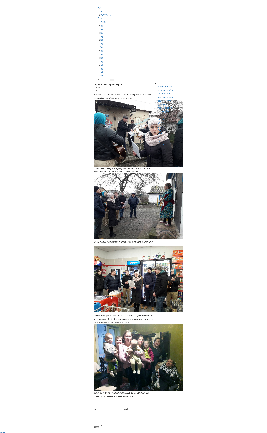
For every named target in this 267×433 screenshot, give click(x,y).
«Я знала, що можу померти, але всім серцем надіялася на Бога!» (165, 106)
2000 (101, 61)
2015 (101, 40)
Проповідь (102, 19)
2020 (101, 33)
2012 (101, 44)
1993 (101, 71)
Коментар (96, 424)
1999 (101, 62)
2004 (101, 56)
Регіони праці (101, 75)
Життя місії (99, 402)
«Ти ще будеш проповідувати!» (165, 86)
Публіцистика (103, 22)
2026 (101, 25)
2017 (101, 37)
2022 (101, 31)
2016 (101, 39)
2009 (101, 49)
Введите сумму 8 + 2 (98, 425)
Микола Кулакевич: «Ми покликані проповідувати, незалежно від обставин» (163, 110)
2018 (101, 36)
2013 (101, 43)
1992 (101, 72)
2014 (101, 42)
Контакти (102, 11)
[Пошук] (98, 78)
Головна (99, 6)
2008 (101, 50)
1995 (101, 68)
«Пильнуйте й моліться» (163, 104)
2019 (101, 35)
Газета (99, 24)
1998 (101, 64)
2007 (101, 51)
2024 (101, 28)
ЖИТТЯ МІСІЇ (103, 14)
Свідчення (102, 21)
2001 (101, 60)
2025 (101, 26)
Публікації (100, 17)
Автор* (95, 409)
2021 (101, 32)
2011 (101, 46)
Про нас (99, 7)
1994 (101, 69)
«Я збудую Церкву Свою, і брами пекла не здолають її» (165, 98)
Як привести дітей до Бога (164, 112)
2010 (101, 47)
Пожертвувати (3, 432)
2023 (101, 29)
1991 (101, 74)
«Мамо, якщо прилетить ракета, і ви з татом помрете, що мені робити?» (165, 95)
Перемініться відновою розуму (165, 87)
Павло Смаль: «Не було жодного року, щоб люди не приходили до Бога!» (165, 90)
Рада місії (102, 10)
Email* (125, 409)
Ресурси (99, 76)
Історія (102, 8)
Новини (99, 12)
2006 (101, 53)
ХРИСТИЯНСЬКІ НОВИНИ (106, 15)
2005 (101, 54)
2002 (101, 58)
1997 (101, 65)
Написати (96, 427)
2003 (101, 57)
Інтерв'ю (102, 18)
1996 (101, 67)
